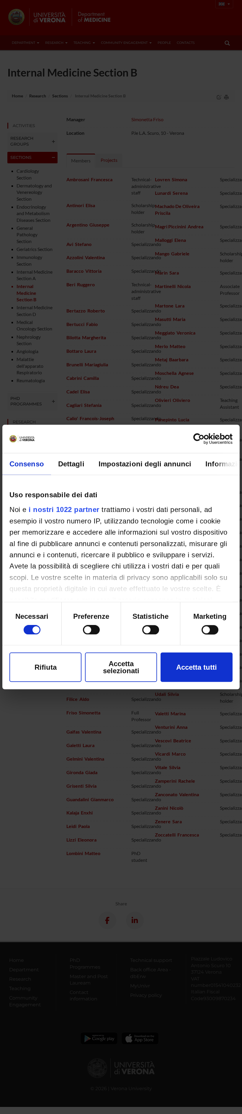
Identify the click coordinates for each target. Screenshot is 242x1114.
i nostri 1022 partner (64, 509)
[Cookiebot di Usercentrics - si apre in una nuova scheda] (207, 439)
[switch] (91, 630)
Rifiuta (46, 667)
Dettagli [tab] (71, 464)
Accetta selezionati (121, 667)
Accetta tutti (196, 667)
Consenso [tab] (26, 464)
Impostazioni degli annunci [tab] (145, 464)
